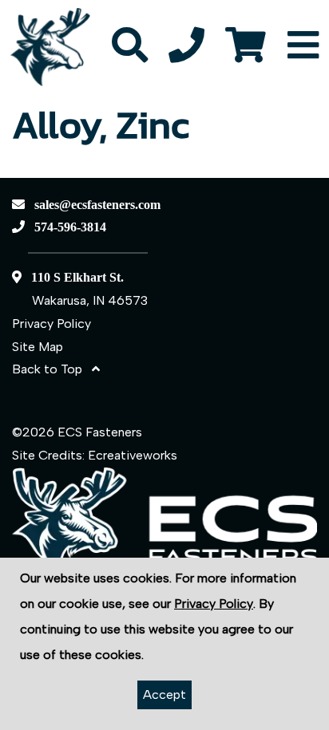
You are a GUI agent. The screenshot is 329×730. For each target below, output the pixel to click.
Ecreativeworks (132, 455)
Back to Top (52, 369)
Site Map (37, 346)
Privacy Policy (51, 323)
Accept (164, 694)
